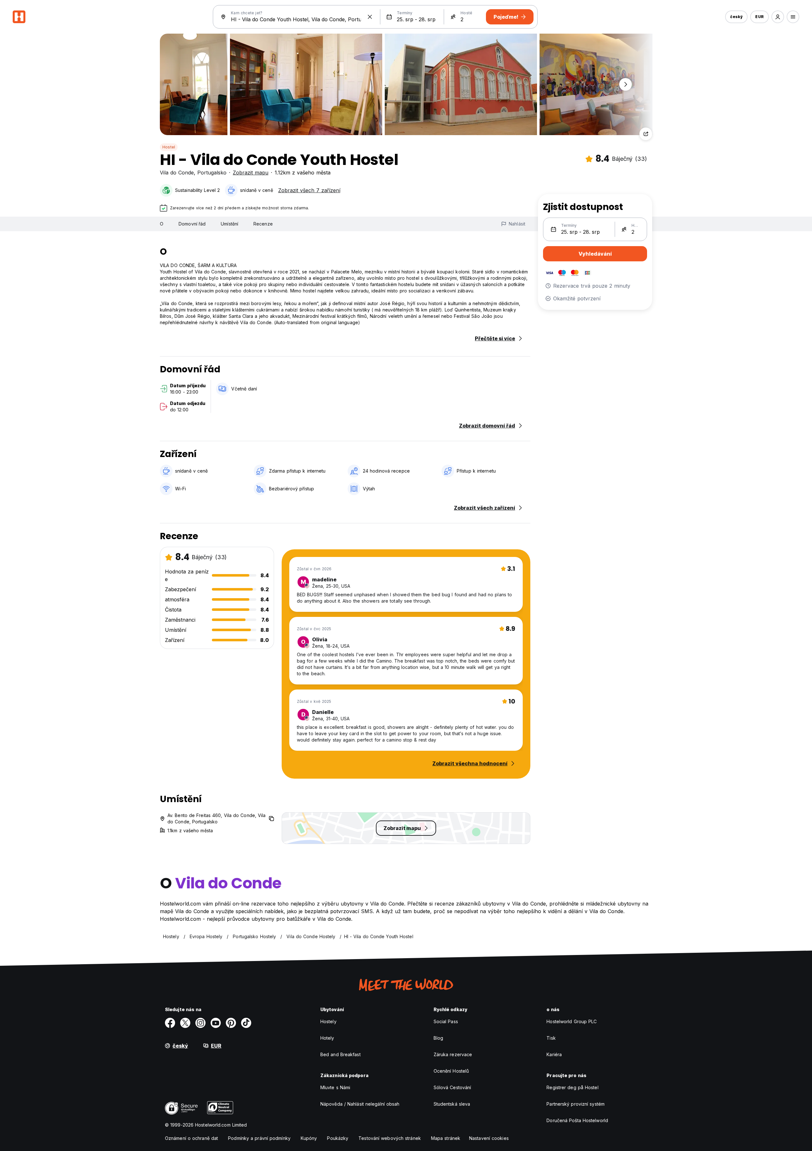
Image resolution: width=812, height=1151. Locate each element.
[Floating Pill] (625, 84)
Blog (438, 1038)
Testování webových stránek (389, 1138)
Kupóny (309, 1138)
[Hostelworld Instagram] (200, 1023)
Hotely (327, 1038)
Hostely (328, 1021)
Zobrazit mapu (250, 172)
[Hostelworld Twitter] (185, 1023)
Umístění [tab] (229, 223)
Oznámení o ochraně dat (191, 1138)
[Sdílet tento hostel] (645, 134)
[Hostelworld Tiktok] (246, 1023)
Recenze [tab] (263, 223)
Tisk (551, 1038)
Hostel (168, 147)
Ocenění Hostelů (451, 1071)
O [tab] (161, 223)
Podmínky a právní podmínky (259, 1138)
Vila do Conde (177, 172)
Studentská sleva (452, 1104)
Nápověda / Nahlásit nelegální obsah (360, 1104)
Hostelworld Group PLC (572, 1021)
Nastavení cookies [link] (489, 1138)
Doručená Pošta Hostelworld (577, 1120)
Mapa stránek (445, 1138)
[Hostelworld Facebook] (170, 1023)
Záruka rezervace (453, 1054)
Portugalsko (211, 172)
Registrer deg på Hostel (572, 1087)
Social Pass (446, 1021)
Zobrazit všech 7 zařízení (309, 190)
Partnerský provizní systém (576, 1104)
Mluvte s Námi (335, 1087)
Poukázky (337, 1138)
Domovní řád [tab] (192, 223)
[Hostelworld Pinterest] (231, 1023)
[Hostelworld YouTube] (216, 1023)
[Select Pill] (777, 16)
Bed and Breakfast (340, 1054)
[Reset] (369, 16)
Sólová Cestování (452, 1087)
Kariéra (554, 1054)
